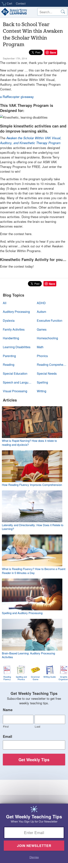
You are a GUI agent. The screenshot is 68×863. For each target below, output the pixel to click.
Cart (9, 3)
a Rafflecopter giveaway (17, 96)
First (6, 726)
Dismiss (34, 857)
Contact (21, 3)
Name (7, 710)
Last (37, 726)
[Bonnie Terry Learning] (13, 12)
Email (7, 736)
